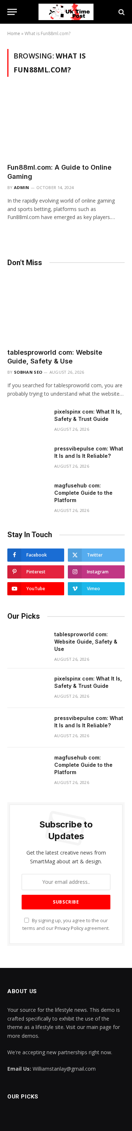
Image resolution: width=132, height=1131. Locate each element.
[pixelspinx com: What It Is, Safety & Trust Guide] (27, 421)
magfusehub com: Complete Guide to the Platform (83, 492)
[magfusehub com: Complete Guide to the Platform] (27, 495)
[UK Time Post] (66, 12)
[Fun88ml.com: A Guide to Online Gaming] (66, 124)
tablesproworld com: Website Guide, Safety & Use (85, 641)
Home (13, 33)
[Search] (121, 12)
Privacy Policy (69, 928)
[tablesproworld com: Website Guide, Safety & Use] (66, 309)
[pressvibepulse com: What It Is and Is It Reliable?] (27, 458)
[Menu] (12, 12)
